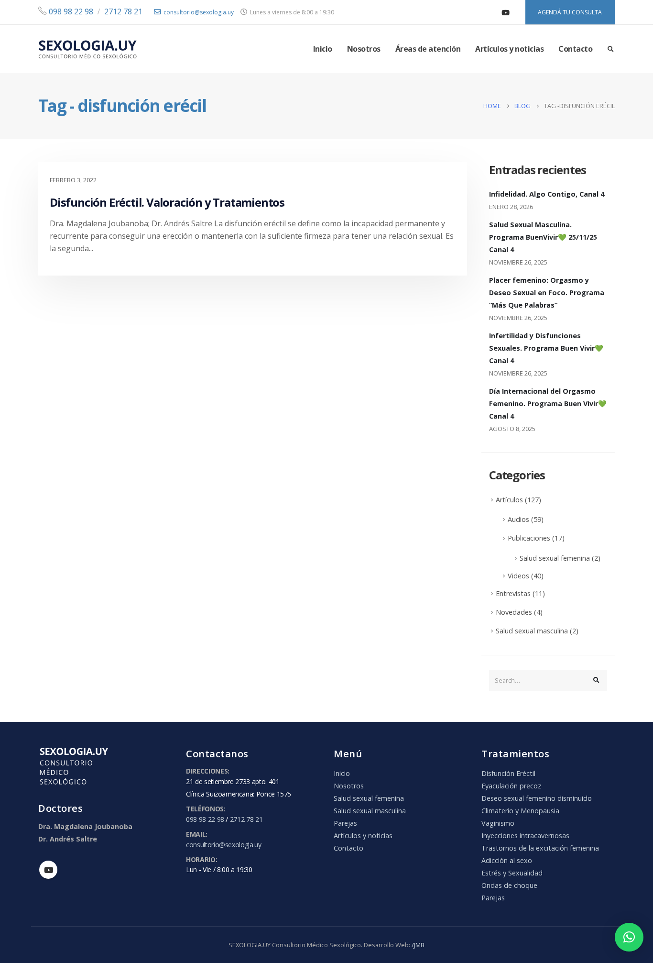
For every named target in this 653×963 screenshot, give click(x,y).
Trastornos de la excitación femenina (540, 847)
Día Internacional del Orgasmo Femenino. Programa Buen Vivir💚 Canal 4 (548, 404)
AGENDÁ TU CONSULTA (570, 12)
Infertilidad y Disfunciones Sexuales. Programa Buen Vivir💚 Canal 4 (546, 348)
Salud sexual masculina (532, 630)
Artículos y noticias (509, 49)
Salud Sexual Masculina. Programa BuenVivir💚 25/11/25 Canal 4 (543, 237)
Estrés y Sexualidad (512, 872)
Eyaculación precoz (511, 785)
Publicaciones (529, 537)
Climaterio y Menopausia (520, 810)
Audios (518, 519)
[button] (629, 937)
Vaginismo (497, 823)
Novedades (514, 612)
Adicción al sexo (506, 860)
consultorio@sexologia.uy (198, 12)
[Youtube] (506, 12)
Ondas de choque (509, 885)
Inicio (322, 49)
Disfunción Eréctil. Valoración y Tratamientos (167, 202)
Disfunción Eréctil (508, 773)
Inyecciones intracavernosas (525, 835)
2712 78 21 (123, 11)
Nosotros (364, 49)
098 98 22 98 (70, 11)
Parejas (345, 823)
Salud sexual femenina (555, 558)
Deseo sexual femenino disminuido (536, 798)
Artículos (509, 499)
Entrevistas (513, 593)
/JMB (418, 945)
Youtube (48, 870)
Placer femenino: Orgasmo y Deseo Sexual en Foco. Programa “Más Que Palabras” (546, 293)
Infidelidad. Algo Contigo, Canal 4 (546, 194)
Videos (518, 575)
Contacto (575, 49)
